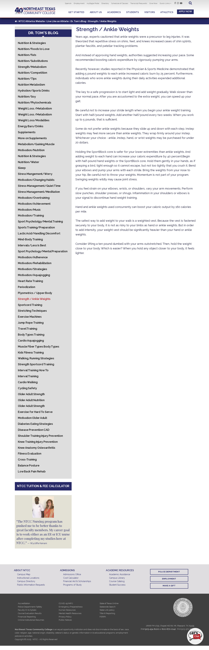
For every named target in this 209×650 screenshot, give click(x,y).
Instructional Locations (28, 578)
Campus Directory (26, 581)
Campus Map (23, 574)
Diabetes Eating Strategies (35, 423)
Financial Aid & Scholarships (77, 581)
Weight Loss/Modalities (33, 120)
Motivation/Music (29, 209)
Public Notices (65, 620)
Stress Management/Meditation (39, 191)
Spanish (68, 3)
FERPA (103, 617)
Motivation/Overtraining (33, 197)
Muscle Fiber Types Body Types (38, 346)
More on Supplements (32, 138)
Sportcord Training (30, 304)
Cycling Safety (27, 388)
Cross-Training (27, 459)
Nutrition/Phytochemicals (34, 102)
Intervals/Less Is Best (32, 245)
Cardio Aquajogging (31, 340)
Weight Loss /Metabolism (35, 108)
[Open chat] (195, 636)
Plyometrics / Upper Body (35, 293)
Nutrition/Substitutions (33, 60)
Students (132, 12)
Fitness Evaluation (29, 453)
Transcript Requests (138, 3)
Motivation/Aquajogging (34, 275)
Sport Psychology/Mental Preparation (42, 251)
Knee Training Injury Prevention (38, 441)
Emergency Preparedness (70, 607)
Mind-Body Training (30, 239)
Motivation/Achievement (34, 203)
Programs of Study (72, 585)
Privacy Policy (65, 617)
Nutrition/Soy (27, 96)
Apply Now (185, 11)
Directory (105, 3)
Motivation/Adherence (33, 257)
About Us (96, 12)
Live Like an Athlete (58, 21)
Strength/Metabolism (32, 66)
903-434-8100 (152, 629)
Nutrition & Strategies (32, 43)
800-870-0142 (169, 629)
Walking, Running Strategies (36, 358)
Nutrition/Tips (27, 78)
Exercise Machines (30, 316)
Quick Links (165, 3)
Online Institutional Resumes (31, 620)
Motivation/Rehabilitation (34, 263)
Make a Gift (169, 585)
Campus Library (117, 578)
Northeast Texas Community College (35, 10)
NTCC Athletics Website (32, 21)
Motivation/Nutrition (31, 150)
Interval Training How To (33, 370)
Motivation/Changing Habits (36, 179)
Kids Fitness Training (31, 352)
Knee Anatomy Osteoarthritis (36, 447)
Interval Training (28, 376)
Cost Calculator (70, 578)
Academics (114, 12)
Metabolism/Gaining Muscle (36, 144)
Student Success (117, 585)
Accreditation (24, 603)
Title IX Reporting (107, 613)
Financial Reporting (27, 617)
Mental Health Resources (70, 613)
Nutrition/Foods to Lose (33, 49)
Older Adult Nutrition (31, 400)
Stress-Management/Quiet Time (39, 185)
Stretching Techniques (32, 310)
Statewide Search (108, 607)
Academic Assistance (119, 574)
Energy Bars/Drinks (30, 126)
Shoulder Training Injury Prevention (40, 435)
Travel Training (27, 328)
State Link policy (107, 610)
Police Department (169, 572)
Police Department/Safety (30, 607)
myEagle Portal (93, 3)
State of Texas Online (109, 603)
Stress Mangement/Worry (35, 173)
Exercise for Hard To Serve (35, 411)
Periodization (26, 287)
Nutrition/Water (28, 162)
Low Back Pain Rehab (31, 471)
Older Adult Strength (31, 394)
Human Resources (67, 610)
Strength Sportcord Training (36, 364)
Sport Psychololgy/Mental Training (40, 221)
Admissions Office (72, 574)
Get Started (76, 12)
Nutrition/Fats (27, 54)
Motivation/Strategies (32, 269)
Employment (79, 3)
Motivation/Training (31, 215)
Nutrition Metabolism (31, 84)
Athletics (166, 12)
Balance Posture (28, 465)
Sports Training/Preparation (36, 227)
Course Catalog (117, 581)
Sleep (22, 167)
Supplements (26, 132)
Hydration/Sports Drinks (33, 90)
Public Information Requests (31, 585)
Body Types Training (31, 334)
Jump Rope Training (31, 322)
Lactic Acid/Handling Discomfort (39, 233)
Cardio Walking (28, 382)
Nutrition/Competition (32, 72)
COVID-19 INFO (66, 603)
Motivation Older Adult (32, 417)
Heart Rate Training (30, 281)
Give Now (153, 3)
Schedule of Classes (119, 3)
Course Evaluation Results (29, 613)
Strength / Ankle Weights (34, 299)
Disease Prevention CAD (33, 429)
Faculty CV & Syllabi (27, 610)
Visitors (149, 12)
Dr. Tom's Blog (78, 21)
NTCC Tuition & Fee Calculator (43, 486)
